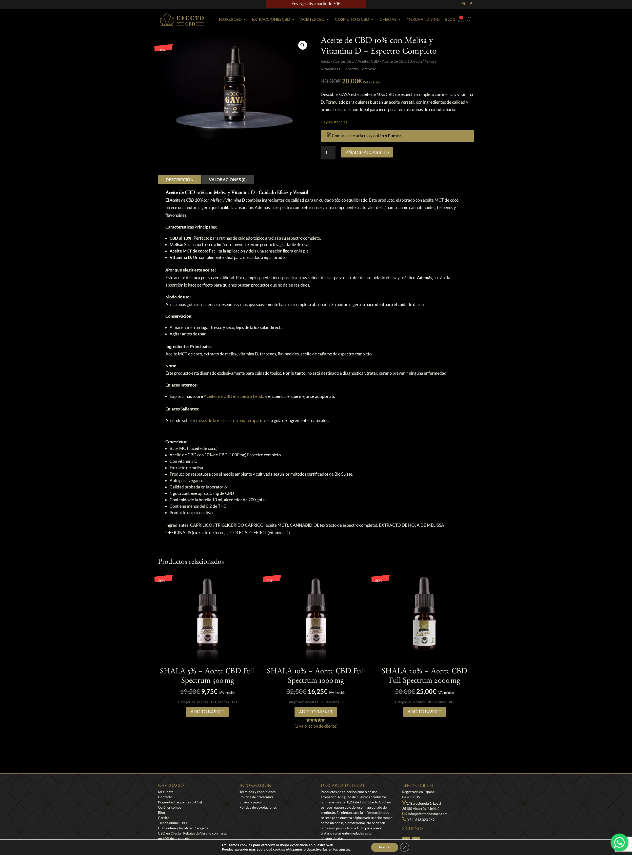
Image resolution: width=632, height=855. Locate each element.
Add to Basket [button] (207, 711)
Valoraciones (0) (228, 179)
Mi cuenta (165, 792)
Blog (450, 19)
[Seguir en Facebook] (471, 4)
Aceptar (384, 847)
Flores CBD (230, 19)
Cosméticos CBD (352, 19)
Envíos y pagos (250, 802)
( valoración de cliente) (316, 726)
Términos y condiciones (257, 792)
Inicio (325, 61)
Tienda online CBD (172, 823)
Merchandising (423, 19)
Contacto (165, 797)
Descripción (180, 179)
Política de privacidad (256, 797)
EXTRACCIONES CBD (271, 19)
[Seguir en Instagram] (463, 4)
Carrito (163, 818)
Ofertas (387, 19)
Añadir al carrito (367, 152)
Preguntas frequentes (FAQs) (180, 802)
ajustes (344, 849)
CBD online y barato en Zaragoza (183, 828)
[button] (302, 45)
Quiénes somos (169, 807)
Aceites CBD (312, 19)
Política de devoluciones (258, 807)
